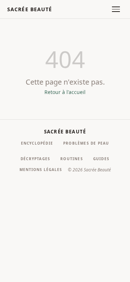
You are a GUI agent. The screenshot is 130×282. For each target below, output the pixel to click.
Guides (101, 158)
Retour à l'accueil (65, 92)
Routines (71, 158)
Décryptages (35, 158)
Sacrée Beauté (29, 9)
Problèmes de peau (86, 143)
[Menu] (116, 9)
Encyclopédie (37, 143)
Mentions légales (41, 169)
